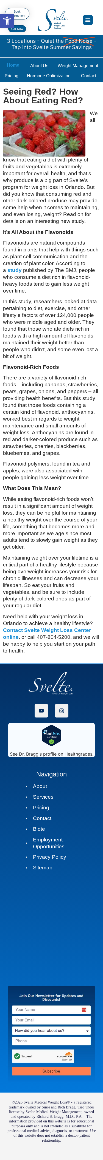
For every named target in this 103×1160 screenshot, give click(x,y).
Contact (88, 75)
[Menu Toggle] (88, 20)
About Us (39, 65)
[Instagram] (61, 710)
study (14, 270)
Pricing (11, 75)
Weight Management (78, 65)
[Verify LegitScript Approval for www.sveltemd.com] (51, 744)
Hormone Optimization (49, 75)
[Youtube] (41, 710)
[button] (7, 21)
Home (13, 65)
